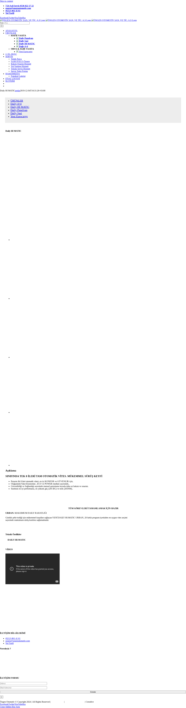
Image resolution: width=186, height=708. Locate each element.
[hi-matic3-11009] (54, 357)
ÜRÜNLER (16, 100)
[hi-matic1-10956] (54, 240)
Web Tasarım (57, 702)
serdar (17, 90)
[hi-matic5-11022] (54, 465)
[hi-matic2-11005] (54, 298)
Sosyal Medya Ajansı (74, 702)
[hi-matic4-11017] (54, 412)
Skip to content (6, 1)
